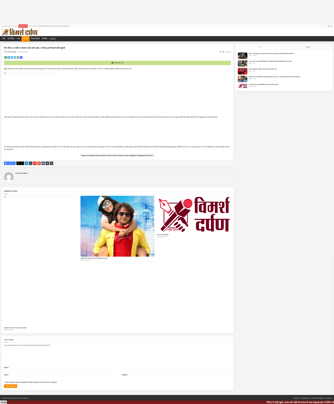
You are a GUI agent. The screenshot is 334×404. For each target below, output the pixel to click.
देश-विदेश (11, 38)
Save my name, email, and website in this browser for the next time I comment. (31, 382)
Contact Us (328, 398)
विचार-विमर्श (35, 38)
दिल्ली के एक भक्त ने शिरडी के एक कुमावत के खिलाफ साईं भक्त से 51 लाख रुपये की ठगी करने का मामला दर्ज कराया (274, 77)
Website (124, 375)
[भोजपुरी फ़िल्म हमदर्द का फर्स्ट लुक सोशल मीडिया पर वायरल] (117, 226)
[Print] (51, 163)
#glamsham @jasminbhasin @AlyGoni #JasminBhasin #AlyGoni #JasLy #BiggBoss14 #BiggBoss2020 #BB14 (117, 155)
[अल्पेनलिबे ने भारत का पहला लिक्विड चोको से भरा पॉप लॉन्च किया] (242, 85)
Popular (308, 47)
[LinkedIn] (26, 163)
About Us (297, 398)
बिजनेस (44, 38)
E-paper (53, 38)
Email (6, 375)
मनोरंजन (25, 38)
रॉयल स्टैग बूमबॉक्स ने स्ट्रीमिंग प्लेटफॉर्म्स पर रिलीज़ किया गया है (263, 69)
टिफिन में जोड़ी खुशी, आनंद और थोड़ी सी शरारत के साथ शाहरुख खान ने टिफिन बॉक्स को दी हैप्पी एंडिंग (271, 54)
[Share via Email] (47, 163)
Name (6, 367)
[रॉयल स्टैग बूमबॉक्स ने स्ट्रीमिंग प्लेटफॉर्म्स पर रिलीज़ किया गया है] (242, 71)
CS (29, 398)
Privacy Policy (305, 398)
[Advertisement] (167, 12)
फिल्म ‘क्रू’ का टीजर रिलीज (163, 235)
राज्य (18, 38)
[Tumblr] (30, 163)
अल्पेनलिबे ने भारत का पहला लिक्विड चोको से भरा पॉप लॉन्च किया (263, 85)
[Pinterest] (35, 163)
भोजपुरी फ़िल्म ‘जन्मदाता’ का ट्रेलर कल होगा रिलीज (15, 328)
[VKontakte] (43, 163)
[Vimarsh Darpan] (19, 32)
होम (4, 38)
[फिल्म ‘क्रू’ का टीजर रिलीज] (194, 214)
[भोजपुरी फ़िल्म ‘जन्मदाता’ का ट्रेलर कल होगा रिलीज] (41, 261)
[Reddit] (39, 163)
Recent (259, 47)
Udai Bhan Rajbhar (11, 52)
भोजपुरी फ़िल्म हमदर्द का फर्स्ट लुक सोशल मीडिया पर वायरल (93, 258)
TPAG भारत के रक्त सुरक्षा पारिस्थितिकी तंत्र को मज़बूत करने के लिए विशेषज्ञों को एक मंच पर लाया (270, 61)
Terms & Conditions (317, 398)
